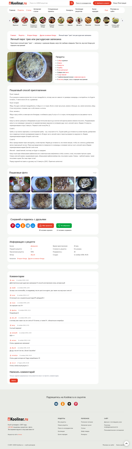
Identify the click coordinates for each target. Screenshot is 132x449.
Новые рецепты (63, 425)
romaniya (14, 355)
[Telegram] (28, 225)
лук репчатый (63, 70)
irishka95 (14, 333)
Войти (14, 380)
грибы (60, 67)
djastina (14, 310)
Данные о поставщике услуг (113, 422)
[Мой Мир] (33, 225)
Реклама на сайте (114, 10)
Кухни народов (95, 10)
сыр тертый (62, 74)
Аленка (20, 434)
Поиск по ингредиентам (83, 3)
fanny (13, 325)
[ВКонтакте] (17, 225)
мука (60, 63)
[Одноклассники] (22, 225)
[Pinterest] (12, 225)
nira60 (13, 288)
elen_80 (14, 318)
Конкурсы (69, 10)
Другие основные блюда (36, 258)
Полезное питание (87, 422)
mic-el (13, 363)
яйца (60, 60)
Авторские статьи (37, 10)
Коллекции (61, 431)
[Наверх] (126, 443)
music (13, 303)
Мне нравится (47, 225)
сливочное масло (79, 77)
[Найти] (72, 3)
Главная (12, 10)
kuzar (13, 295)
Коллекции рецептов (79, 10)
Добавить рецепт (102, 3)
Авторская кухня (86, 425)
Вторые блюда (22, 258)
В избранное (65, 225)
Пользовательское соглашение (114, 430)
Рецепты (21, 10)
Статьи (83, 428)
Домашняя (34, 246)
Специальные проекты (53, 10)
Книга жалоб (120, 445)
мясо (67, 72)
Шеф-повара (85, 431)
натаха (14, 340)
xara (13, 280)
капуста (61, 65)
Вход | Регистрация (119, 3)
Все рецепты (62, 422)
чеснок (60, 79)
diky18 (14, 348)
